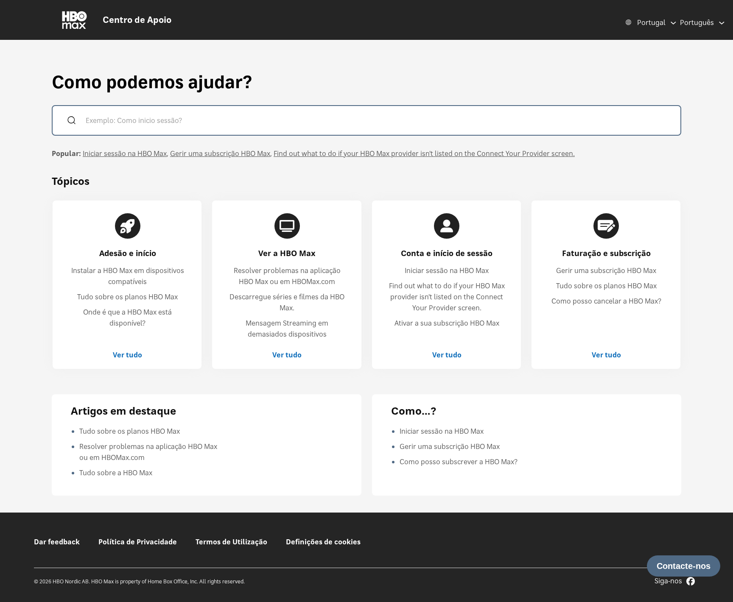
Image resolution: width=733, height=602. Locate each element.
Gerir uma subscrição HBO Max (220, 153)
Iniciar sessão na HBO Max (125, 153)
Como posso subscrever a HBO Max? (459, 461)
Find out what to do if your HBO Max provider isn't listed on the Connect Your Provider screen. (424, 153)
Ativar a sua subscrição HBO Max (446, 323)
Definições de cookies (323, 541)
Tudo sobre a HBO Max (115, 472)
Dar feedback (57, 541)
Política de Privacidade (137, 541)
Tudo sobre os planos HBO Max (127, 296)
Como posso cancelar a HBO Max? (606, 301)
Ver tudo (127, 355)
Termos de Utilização (231, 541)
